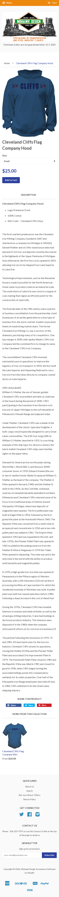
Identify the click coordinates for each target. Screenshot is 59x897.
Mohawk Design (28, 869)
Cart (54, 2)
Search (29, 791)
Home (7, 63)
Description (28, 194)
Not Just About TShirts (29, 795)
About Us (29, 786)
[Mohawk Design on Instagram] (37, 815)
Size (4, 155)
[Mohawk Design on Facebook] (29, 815)
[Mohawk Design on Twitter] (21, 815)
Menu (9, 2)
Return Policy (29, 799)
